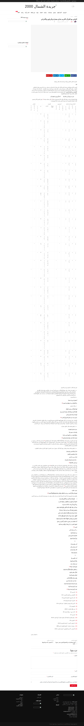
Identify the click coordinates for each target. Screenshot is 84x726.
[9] (76, 614)
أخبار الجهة (59, 12)
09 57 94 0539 (71, 710)
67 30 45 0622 (71, 708)
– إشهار (21, 702)
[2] (76, 595)
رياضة (22, 12)
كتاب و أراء (27, 12)
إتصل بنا (65, 724)
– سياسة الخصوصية (19, 698)
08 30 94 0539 (71, 707)
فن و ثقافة (33, 12)
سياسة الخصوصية (60, 724)
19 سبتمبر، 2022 (65, 21)
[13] (69, 566)
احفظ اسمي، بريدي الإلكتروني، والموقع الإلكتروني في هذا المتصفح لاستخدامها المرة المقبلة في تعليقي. (58, 682)
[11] (76, 620)
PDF (19, 12)
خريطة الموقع (55, 724)
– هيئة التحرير (20, 704)
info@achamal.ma (67, 711)
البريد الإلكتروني (49, 676)
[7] (67, 442)
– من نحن (21, 697)
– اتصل (57, 701)
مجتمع (54, 12)
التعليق (75, 655)
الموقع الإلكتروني (74, 676)
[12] (76, 623)
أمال (71, 21)
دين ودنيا (72, 16)
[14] (67, 589)
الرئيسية (64, 12)
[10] (76, 617)
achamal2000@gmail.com (72, 714)
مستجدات (50, 12)
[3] (76, 597)
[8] (69, 462)
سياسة (45, 12)
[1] (76, 592)
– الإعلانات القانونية (19, 705)
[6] (44, 440)
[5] (62, 437)
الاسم (75, 671)
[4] (76, 600)
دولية (37, 12)
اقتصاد (41, 12)
